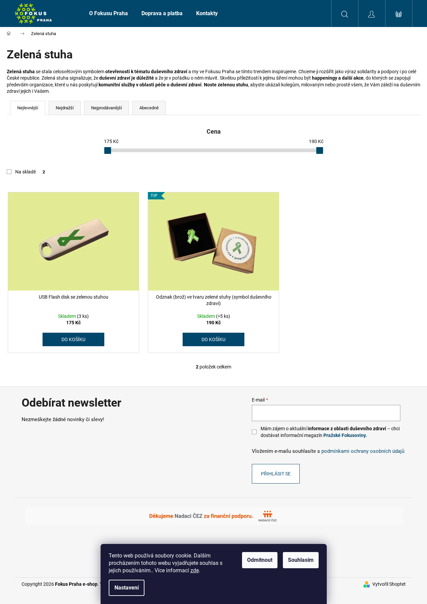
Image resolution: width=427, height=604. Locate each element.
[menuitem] (108, 13)
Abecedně (149, 107)
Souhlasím (301, 560)
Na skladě (30, 171)
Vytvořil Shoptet (389, 584)
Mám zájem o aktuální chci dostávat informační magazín (330, 432)
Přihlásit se (276, 473)
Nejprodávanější (106, 107)
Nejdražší (65, 107)
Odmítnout (259, 560)
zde (194, 570)
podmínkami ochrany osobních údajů (362, 451)
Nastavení (126, 587)
